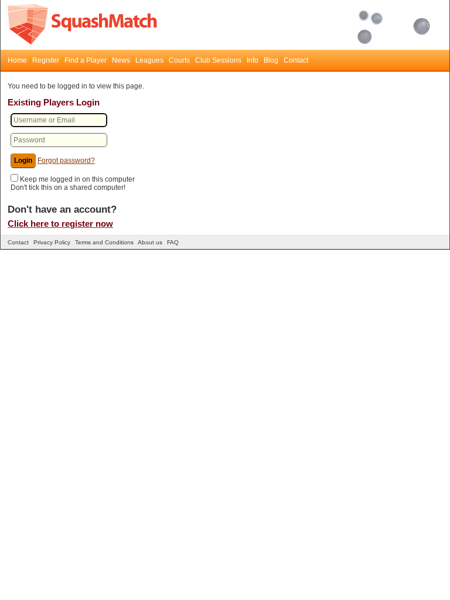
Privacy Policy (51, 242)
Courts (179, 60)
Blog (271, 60)
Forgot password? (66, 160)
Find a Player (85, 60)
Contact (296, 60)
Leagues (149, 60)
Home (17, 60)
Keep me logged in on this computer (77, 179)
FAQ (173, 242)
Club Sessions (218, 60)
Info (252, 60)
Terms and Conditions (104, 242)
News (121, 60)
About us (150, 242)
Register (45, 60)
